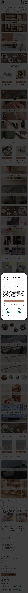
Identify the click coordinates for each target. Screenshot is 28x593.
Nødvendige (8, 309)
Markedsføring (19, 309)
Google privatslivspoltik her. (10, 296)
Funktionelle (8, 313)
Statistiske (20, 313)
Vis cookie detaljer (6, 315)
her (10, 293)
